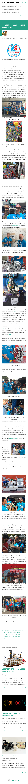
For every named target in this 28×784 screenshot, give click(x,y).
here (15, 311)
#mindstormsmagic (10, 629)
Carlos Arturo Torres (6, 525)
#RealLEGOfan (5, 630)
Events (14, 632)
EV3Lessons (4, 425)
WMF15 (18, 636)
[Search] (22, 2)
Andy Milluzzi (13, 630)
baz (2, 623)
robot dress (18, 634)
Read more (23, 687)
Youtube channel (17, 373)
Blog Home (4, 16)
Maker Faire (11, 634)
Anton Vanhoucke (16, 225)
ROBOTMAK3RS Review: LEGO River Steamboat (13, 670)
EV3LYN (3, 632)
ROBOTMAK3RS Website (16, 16)
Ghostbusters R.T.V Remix (12, 756)
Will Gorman (12, 636)
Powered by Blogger (15, 780)
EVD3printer (9, 632)
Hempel (18, 632)
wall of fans (5, 636)
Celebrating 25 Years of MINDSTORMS (11, 714)
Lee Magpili (15, 464)
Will (2, 250)
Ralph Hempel (11, 221)
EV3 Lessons (20, 630)
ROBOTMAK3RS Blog (10, 2)
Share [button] (3, 638)
